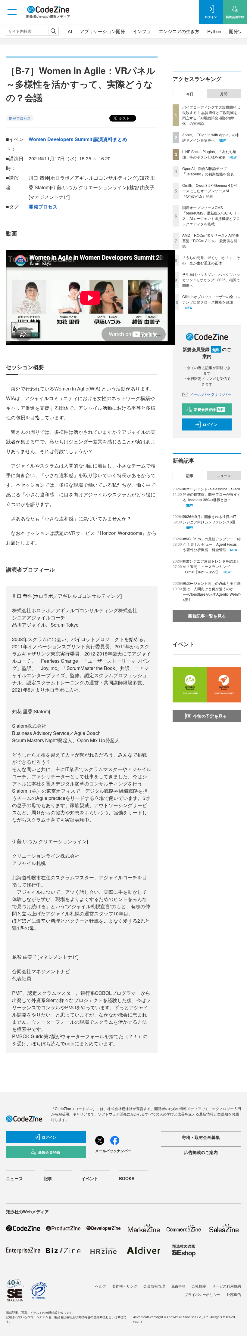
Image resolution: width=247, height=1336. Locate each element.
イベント (89, 1178)
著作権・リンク (124, 1285)
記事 (189, 475)
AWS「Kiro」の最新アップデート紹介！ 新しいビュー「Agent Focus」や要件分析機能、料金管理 (212, 544)
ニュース (224, 475)
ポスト (124, 117)
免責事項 (178, 1285)
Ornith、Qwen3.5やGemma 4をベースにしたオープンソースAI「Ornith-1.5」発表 (209, 191)
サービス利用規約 (226, 1285)
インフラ (142, 31)
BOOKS (126, 1178)
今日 (189, 94)
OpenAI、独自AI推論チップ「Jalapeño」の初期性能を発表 (208, 171)
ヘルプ (100, 1285)
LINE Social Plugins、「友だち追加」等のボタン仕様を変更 (209, 154)
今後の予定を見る (210, 716)
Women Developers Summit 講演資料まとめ (78, 139)
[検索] (53, 31)
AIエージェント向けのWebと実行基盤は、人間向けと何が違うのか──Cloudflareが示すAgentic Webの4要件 (212, 591)
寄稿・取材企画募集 (201, 1137)
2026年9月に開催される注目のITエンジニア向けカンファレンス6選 (211, 519)
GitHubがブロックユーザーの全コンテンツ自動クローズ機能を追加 (211, 299)
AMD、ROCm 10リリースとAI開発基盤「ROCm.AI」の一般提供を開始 (210, 240)
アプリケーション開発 (102, 31)
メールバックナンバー (210, 394)
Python (214, 31)
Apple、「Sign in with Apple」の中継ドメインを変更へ (210, 137)
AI (70, 31)
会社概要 (199, 1285)
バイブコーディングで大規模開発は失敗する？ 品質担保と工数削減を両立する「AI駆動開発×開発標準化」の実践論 (211, 115)
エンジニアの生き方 (179, 31)
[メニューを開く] (12, 12)
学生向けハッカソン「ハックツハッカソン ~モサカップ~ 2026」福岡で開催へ (211, 280)
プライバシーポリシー (202, 1294)
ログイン (210, 424)
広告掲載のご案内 (201, 1152)
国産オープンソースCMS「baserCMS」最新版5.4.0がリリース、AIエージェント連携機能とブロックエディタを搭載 (211, 215)
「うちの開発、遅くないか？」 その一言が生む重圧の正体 (211, 260)
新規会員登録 (209, 409)
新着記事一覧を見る (207, 616)
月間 (223, 94)
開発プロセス (20, 118)
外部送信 (234, 1294)
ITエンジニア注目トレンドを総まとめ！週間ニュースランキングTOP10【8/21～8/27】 (211, 566)
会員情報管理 (154, 1285)
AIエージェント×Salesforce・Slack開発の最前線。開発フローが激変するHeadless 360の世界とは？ (212, 494)
